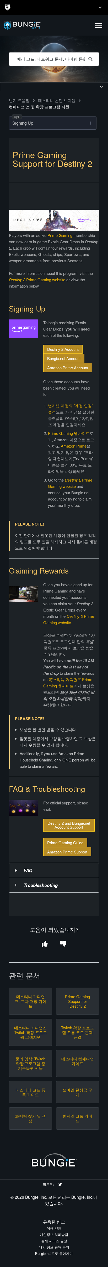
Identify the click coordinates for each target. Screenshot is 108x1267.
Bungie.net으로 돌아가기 (54, 1253)
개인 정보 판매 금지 (54, 1247)
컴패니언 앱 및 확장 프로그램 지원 (39, 106)
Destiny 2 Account (63, 349)
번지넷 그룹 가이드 (77, 1118)
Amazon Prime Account (67, 367)
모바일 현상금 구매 (77, 1092)
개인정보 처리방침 (54, 1234)
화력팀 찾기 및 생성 (30, 1118)
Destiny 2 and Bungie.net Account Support (68, 825)
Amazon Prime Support (67, 852)
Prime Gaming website (37, 279)
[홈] (35, 25)
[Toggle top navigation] (100, 7)
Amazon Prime (74, 446)
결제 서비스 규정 (54, 1240)
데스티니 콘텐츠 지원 (56, 100)
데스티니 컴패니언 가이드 (77, 1061)
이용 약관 (54, 1228)
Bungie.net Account (63, 358)
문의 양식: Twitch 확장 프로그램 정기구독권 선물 (30, 1063)
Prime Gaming (59, 235)
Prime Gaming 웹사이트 (69, 433)
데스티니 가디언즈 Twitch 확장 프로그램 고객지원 (30, 1032)
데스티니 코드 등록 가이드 (30, 1092)
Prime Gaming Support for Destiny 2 (77, 1001)
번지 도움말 (19, 100)
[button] (98, 25)
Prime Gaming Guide (65, 842)
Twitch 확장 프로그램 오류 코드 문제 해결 (77, 1032)
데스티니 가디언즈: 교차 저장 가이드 (30, 1001)
